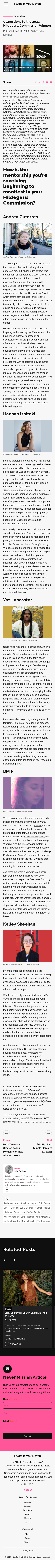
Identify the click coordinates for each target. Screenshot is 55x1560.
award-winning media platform (19, 1466)
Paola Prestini (29, 138)
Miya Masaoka (18, 135)
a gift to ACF (27, 1484)
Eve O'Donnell (26, 1208)
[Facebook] (36, 82)
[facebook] (24, 1490)
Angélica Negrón (35, 135)
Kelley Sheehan (11, 1217)
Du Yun (6, 135)
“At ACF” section (20, 1122)
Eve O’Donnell (10, 286)
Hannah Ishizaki (42, 1208)
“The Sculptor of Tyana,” (14, 490)
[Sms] (47, 82)
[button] (6, 4)
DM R (6, 1208)
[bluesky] (31, 1490)
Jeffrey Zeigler (16, 142)
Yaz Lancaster (44, 1221)
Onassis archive (20, 544)
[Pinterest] (43, 82)
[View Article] (27, 1309)
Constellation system (34, 837)
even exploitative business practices (20, 97)
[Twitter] (39, 82)
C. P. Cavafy (31, 162)
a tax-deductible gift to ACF (16, 1118)
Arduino (38, 825)
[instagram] (27, 1490)
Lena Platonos (10, 138)
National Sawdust (30, 100)
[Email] (51, 82)
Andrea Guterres (11, 1203)
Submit (27, 1436)
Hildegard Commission (35, 112)
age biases (40, 93)
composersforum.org (40, 1122)
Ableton (7, 669)
